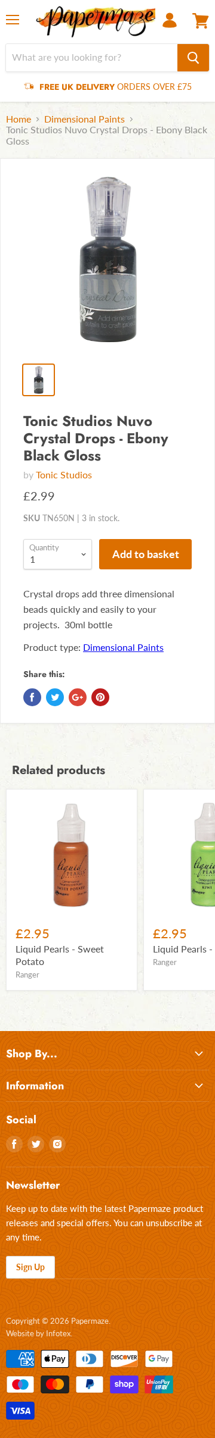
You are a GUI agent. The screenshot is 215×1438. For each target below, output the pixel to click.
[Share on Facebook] (32, 697)
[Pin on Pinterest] (100, 697)
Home (18, 119)
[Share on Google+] (78, 697)
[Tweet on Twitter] (55, 697)
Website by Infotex (38, 1333)
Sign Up (30, 1267)
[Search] (193, 57)
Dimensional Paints (84, 119)
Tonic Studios (64, 474)
